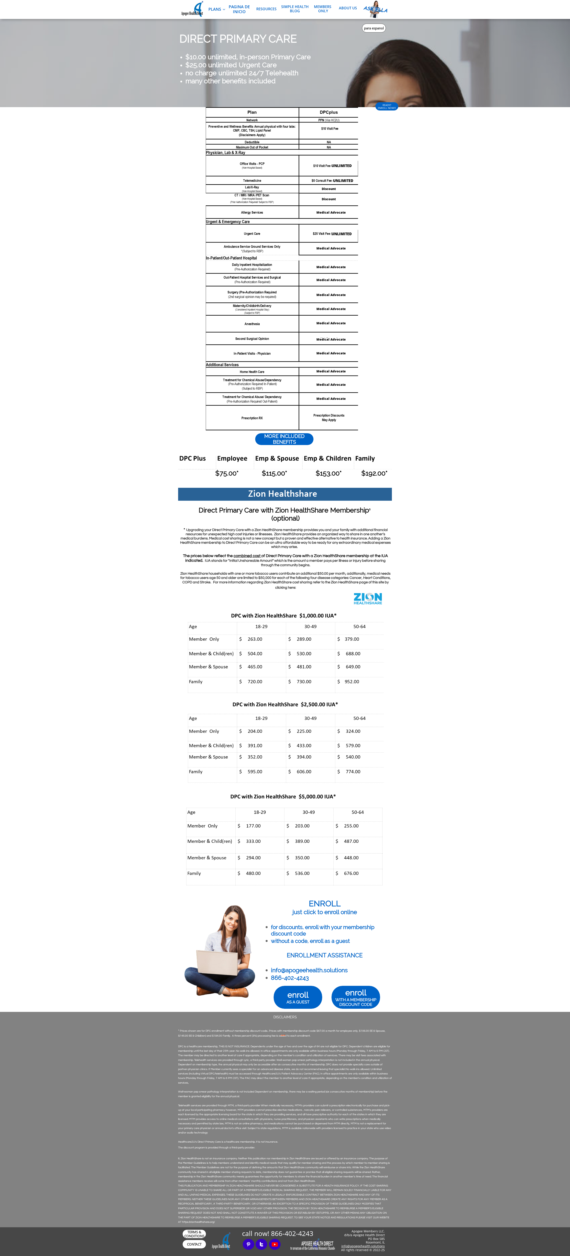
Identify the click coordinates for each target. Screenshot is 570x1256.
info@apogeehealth (355, 1246)
